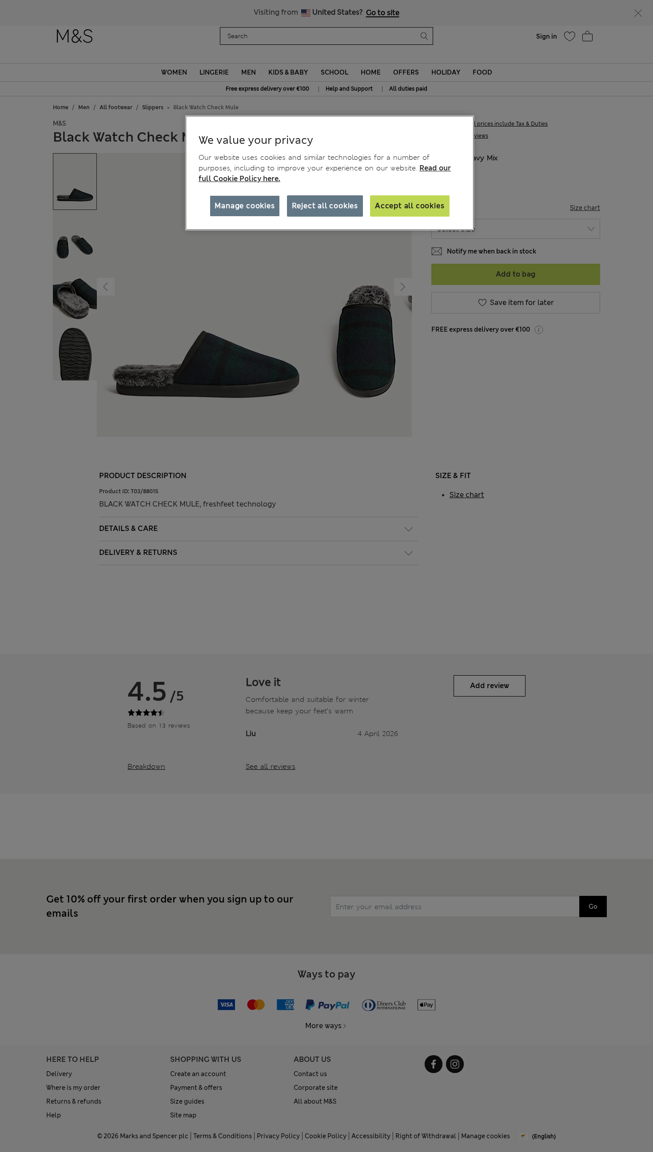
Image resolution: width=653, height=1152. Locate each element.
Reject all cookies (325, 205)
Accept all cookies (409, 205)
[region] (329, 173)
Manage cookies (245, 205)
